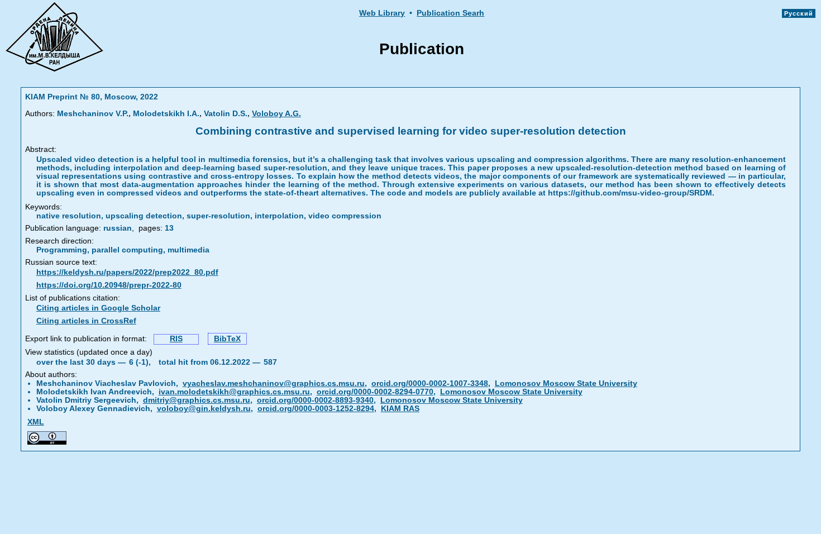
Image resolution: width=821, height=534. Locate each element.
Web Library (382, 13)
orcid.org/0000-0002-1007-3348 (429, 383)
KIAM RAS (400, 408)
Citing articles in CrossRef (86, 321)
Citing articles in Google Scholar (98, 308)
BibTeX (227, 339)
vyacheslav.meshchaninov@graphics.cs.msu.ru (274, 383)
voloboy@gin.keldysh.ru (204, 408)
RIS (176, 339)
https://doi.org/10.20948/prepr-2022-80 (109, 285)
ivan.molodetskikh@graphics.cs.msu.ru (234, 392)
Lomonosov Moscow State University (566, 383)
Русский (798, 13)
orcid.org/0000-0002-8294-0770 (375, 392)
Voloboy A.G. (276, 113)
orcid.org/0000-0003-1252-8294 (315, 408)
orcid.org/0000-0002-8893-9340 (315, 400)
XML (35, 422)
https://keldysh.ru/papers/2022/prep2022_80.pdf (127, 272)
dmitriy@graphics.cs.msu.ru (196, 400)
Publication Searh (450, 13)
